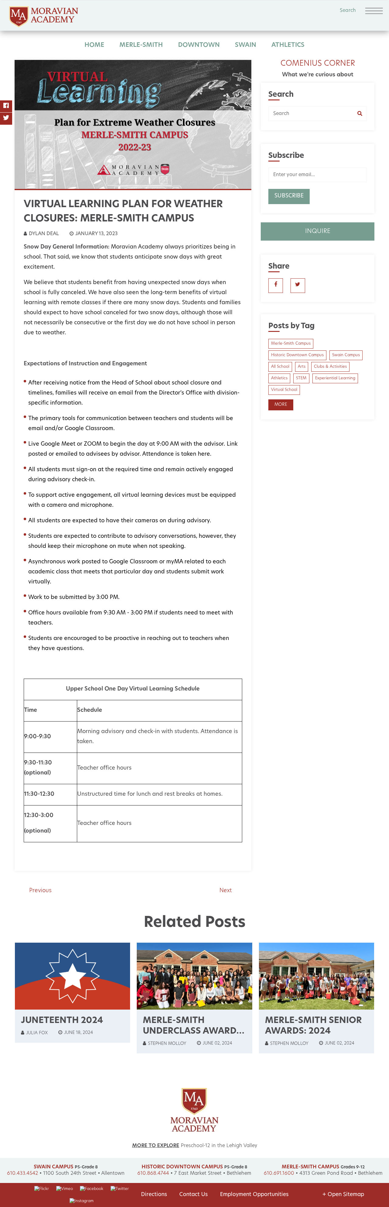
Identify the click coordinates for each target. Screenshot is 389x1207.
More (280, 404)
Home (94, 45)
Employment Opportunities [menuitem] (254, 1194)
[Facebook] (6, 106)
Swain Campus (346, 355)
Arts (301, 367)
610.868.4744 (153, 1173)
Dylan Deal (43, 233)
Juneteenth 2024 (62, 1021)
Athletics (288, 45)
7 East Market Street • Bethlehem (212, 1173)
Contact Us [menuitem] (193, 1194)
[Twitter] (6, 119)
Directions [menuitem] (154, 1194)
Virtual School (284, 390)
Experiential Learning (335, 378)
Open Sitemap (343, 1194)
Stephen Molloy (166, 1044)
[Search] (362, 113)
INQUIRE (317, 231)
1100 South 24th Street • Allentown (84, 1173)
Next (225, 891)
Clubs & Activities (330, 367)
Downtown (199, 45)
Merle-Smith (141, 45)
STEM (301, 378)
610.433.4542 (22, 1173)
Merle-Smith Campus (291, 344)
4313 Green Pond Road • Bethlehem (341, 1173)
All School (280, 367)
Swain (245, 45)
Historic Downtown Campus (297, 355)
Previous (40, 891)
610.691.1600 (279, 1173)
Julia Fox (36, 1033)
